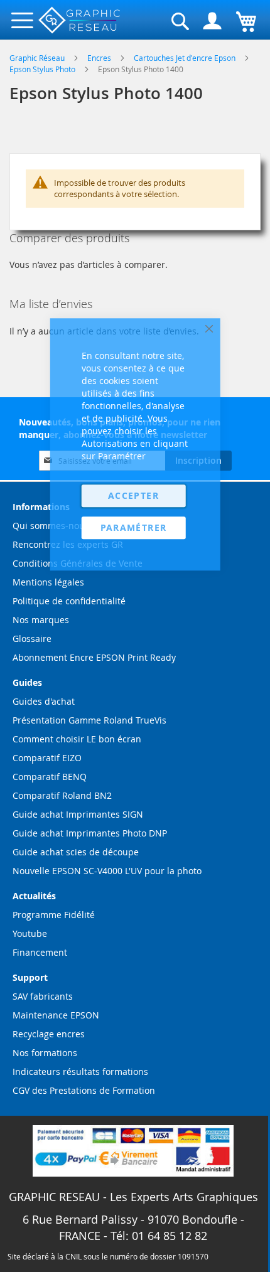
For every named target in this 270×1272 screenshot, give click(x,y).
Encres (100, 58)
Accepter (133, 495)
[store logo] (80, 20)
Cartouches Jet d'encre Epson (185, 58)
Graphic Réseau (38, 58)
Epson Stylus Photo (43, 69)
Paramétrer (133, 527)
